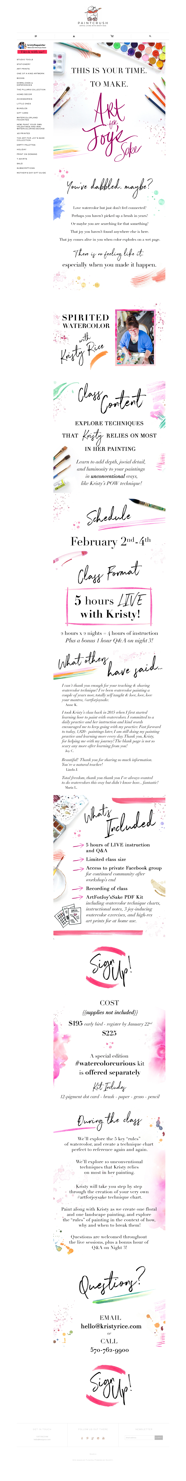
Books (21, 78)
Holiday (21, 149)
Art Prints (23, 69)
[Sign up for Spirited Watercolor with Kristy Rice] (109, 967)
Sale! (20, 164)
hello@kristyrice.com (42, 1439)
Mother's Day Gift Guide (31, 173)
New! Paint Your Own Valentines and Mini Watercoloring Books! (31, 127)
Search (93, 1454)
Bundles (22, 108)
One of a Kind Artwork (30, 73)
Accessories (24, 99)
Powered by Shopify (104, 1460)
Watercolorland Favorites (27, 119)
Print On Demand (27, 154)
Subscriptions (26, 168)
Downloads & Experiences (25, 84)
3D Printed (23, 133)
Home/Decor (24, 94)
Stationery (23, 64)
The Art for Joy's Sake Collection (31, 139)
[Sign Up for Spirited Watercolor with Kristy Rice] (109, 1385)
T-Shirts (22, 159)
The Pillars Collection (31, 90)
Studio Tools (25, 60)
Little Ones (24, 104)
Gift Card (22, 113)
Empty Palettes (26, 145)
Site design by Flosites (83, 1460)
